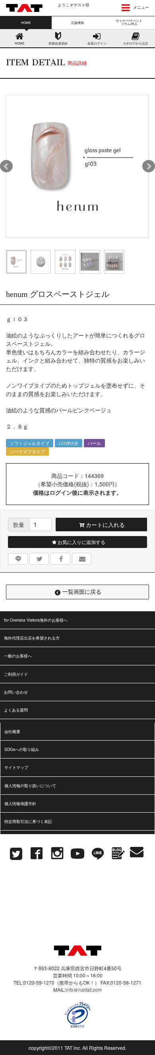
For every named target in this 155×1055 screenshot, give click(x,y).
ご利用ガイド (16, 674)
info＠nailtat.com (84, 989)
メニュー (140, 7)
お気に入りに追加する (80, 541)
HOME (19, 43)
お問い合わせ (16, 692)
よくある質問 (16, 710)
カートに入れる (104, 524)
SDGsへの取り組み (21, 749)
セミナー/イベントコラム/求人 (129, 22)
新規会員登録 (58, 43)
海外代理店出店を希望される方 (32, 638)
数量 (18, 524)
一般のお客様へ (18, 656)
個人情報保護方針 (20, 803)
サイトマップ (16, 767)
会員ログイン (97, 43)
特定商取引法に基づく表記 (28, 821)
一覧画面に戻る (81, 591)
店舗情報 (77, 22)
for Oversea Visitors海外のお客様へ (36, 620)
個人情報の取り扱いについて (30, 785)
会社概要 (12, 731)
